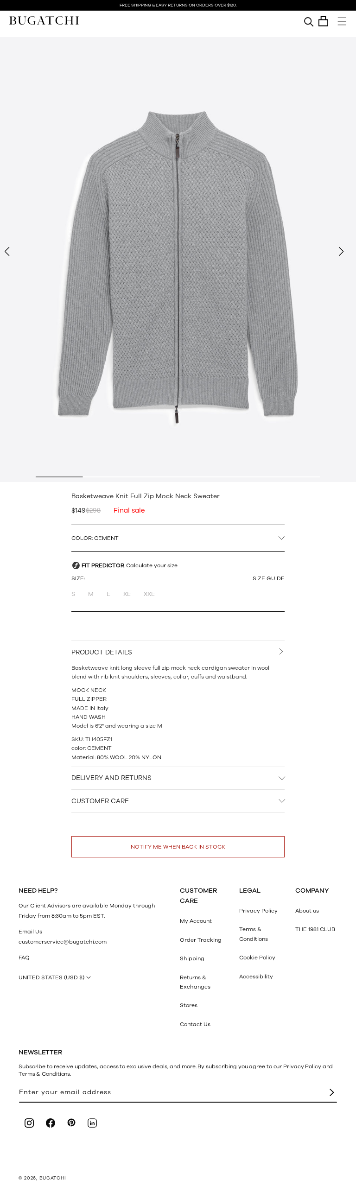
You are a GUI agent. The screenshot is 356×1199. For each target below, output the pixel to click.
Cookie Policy (257, 957)
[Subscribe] (332, 1092)
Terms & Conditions (253, 934)
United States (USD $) (51, 977)
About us (307, 910)
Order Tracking (201, 940)
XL (127, 594)
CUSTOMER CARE (100, 801)
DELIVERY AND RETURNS (111, 778)
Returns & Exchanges (195, 982)
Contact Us (195, 1024)
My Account (196, 921)
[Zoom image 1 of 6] (178, 259)
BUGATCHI (52, 1178)
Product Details (101, 652)
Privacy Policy (258, 910)
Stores (188, 1005)
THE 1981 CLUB (315, 929)
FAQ (24, 957)
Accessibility (256, 976)
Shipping (192, 958)
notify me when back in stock (178, 846)
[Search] (309, 21)
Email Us (30, 931)
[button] (323, 21)
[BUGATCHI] (44, 20)
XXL (149, 594)
